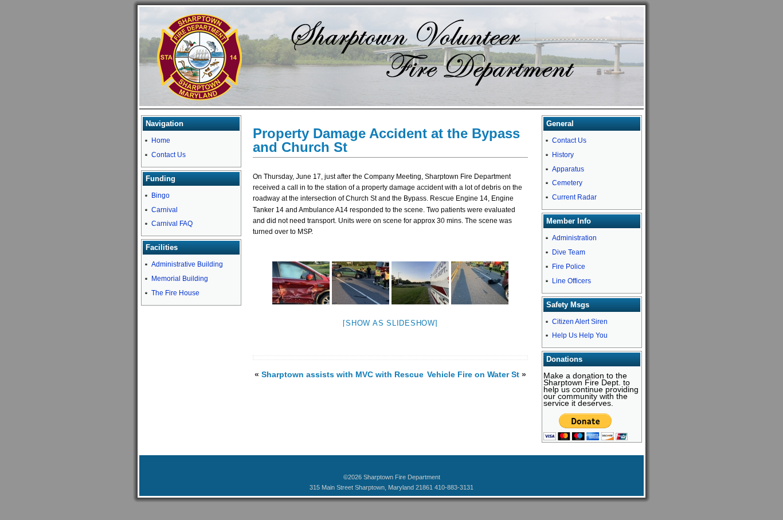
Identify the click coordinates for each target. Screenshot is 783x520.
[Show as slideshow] (390, 323)
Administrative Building (187, 264)
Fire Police (568, 267)
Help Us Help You (580, 335)
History (563, 155)
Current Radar (574, 197)
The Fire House (175, 293)
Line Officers (571, 281)
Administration (574, 238)
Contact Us (168, 155)
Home (160, 140)
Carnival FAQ (172, 224)
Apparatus (568, 169)
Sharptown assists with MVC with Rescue (342, 374)
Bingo (160, 195)
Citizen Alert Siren (580, 322)
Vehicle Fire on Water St (473, 374)
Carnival (164, 210)
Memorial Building (179, 279)
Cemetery (567, 183)
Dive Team (568, 252)
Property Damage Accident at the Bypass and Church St (386, 140)
